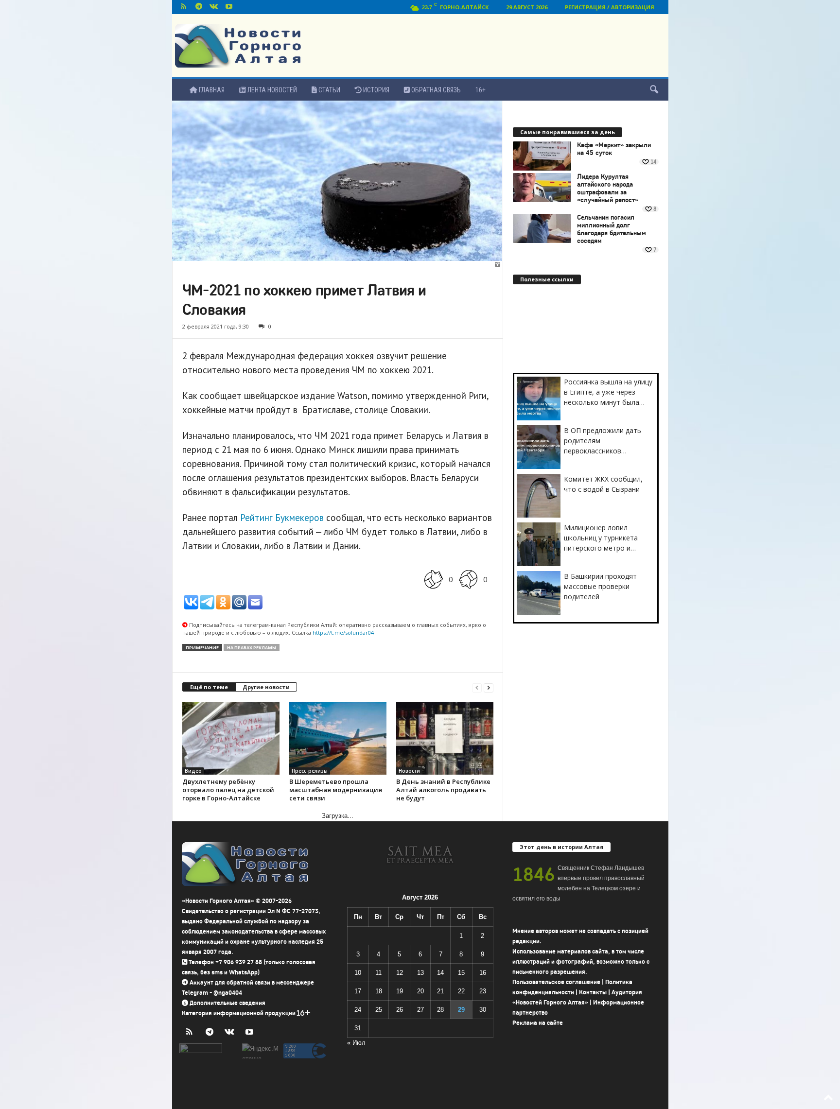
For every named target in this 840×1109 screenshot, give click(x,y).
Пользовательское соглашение (556, 982)
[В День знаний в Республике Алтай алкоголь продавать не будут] (444, 738)
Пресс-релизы (310, 770)
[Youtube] (229, 7)
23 (482, 991)
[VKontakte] (214, 7)
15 (461, 972)
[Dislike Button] (468, 579)
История (375, 90)
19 (399, 991)
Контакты (593, 992)
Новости (409, 770)
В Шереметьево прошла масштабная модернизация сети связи (335, 789)
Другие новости (266, 687)
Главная (211, 90)
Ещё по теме (209, 687)
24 (357, 1009)
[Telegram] (199, 7)
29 (461, 1009)
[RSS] (184, 7)
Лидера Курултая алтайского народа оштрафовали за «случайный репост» (607, 188)
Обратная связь (435, 90)
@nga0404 (227, 992)
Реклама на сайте (537, 1022)
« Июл (356, 1042)
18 (378, 991)
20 (420, 991)
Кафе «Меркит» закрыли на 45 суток (614, 149)
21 (440, 991)
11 (378, 972)
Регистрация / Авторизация (609, 7)
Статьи (328, 90)
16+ (480, 90)
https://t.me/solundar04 (343, 632)
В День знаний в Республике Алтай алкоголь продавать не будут (443, 789)
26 (399, 1009)
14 (440, 972)
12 (399, 972)
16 (482, 972)
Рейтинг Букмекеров (282, 517)
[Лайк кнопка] (433, 579)
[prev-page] (477, 687)
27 (420, 1009)
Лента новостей (271, 90)
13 (420, 972)
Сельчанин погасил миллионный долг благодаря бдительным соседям (611, 229)
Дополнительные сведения (227, 1002)
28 (440, 1009)
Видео (193, 770)
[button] (654, 90)
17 (357, 991)
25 (378, 1009)
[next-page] (488, 687)
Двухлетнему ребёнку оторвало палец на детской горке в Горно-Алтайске (228, 789)
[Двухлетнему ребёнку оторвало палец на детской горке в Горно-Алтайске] (231, 738)
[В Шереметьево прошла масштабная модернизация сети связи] (337, 738)
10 (357, 972)
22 (461, 991)
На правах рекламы (251, 647)
